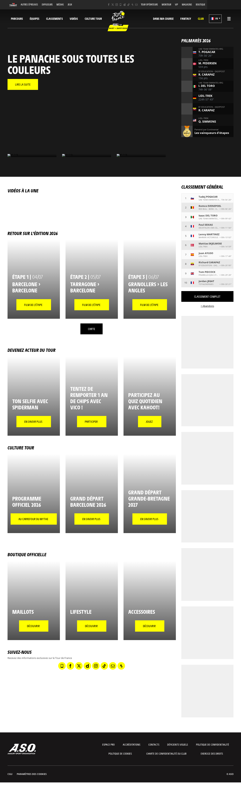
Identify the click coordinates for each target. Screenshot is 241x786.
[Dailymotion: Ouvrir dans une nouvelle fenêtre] (125, 5)
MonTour (166, 4)
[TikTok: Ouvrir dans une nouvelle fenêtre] (128, 5)
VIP (176, 4)
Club (201, 18)
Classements (54, 18)
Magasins (187, 4)
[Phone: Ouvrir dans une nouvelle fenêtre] (121, 5)
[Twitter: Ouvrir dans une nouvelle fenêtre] (113, 5)
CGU (10, 774)
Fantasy (185, 18)
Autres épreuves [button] (29, 4)
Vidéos (74, 18)
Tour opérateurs (149, 4)
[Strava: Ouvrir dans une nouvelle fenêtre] (132, 5)
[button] (215, 18)
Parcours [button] (17, 18)
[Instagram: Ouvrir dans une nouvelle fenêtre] (117, 5)
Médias (60, 4)
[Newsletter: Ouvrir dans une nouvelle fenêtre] (136, 5)
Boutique (200, 4)
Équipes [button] (34, 18)
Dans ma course (163, 18)
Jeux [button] (70, 4)
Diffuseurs (47, 4)
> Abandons (207, 306)
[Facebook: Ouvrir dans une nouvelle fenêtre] (109, 5)
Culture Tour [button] (93, 18)
